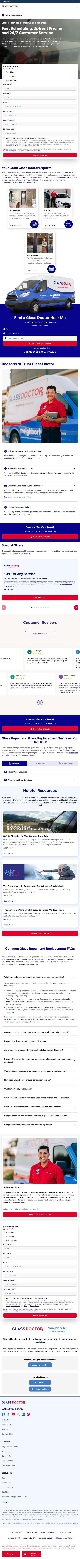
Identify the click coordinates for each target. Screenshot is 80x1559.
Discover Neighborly (38, 1365)
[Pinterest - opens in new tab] (28, 1414)
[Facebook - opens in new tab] (3, 1414)
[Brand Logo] (40, 1402)
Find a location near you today (26, 964)
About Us (5, 1451)
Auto (8, 329)
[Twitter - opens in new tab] (8, 1414)
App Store (41, 1382)
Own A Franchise (8, 1465)
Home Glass (10, 76)
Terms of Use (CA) (31, 1532)
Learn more (8, 497)
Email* (5, 102)
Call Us (12, 1554)
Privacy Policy (34, 145)
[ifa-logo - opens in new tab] (5, 1502)
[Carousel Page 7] (41, 607)
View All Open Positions (38, 1214)
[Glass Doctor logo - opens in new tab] (27, 1329)
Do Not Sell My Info (45, 1538)
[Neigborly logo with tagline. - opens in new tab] (57, 1329)
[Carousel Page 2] (32, 607)
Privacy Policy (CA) (64, 1532)
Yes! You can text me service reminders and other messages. (27, 138)
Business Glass (11, 80)
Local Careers (7, 1461)
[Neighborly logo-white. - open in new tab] (6, 1)
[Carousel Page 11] (48, 607)
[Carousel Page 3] (34, 607)
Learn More (13, 225)
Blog (3, 1478)
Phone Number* (8, 111)
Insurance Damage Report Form (14, 1497)
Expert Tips (6, 1483)
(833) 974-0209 (46, 351)
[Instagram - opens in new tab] (18, 1414)
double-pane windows (68, 177)
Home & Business (12, 333)
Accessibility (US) (14, 1538)
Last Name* (7, 93)
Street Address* (9, 120)
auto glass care (52, 180)
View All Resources (38, 933)
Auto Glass (10, 72)
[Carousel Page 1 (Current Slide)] (31, 607)
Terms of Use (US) (15, 1532)
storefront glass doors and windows (34, 177)
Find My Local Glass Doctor (40, 343)
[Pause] (40, 702)
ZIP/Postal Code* (9, 129)
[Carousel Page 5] (38, 607)
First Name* (7, 84)
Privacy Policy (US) (47, 1532)
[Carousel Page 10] (47, 607)
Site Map (5, 1492)
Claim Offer (40, 598)
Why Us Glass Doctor (10, 1447)
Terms (25, 145)
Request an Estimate (40, 155)
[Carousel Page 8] (43, 607)
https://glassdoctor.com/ (13, 145)
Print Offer (10, 589)
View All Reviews (40, 634)
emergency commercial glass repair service (38, 1007)
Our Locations (7, 1487)
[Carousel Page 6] (40, 607)
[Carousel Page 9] (45, 607)
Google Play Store (41, 1389)
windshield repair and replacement (22, 182)
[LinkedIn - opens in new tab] (23, 1414)
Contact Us (6, 1456)
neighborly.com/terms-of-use (66, 584)
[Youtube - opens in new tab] (13, 1414)
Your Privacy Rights (65, 1538)
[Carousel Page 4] (36, 607)
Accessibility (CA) (29, 1538)
